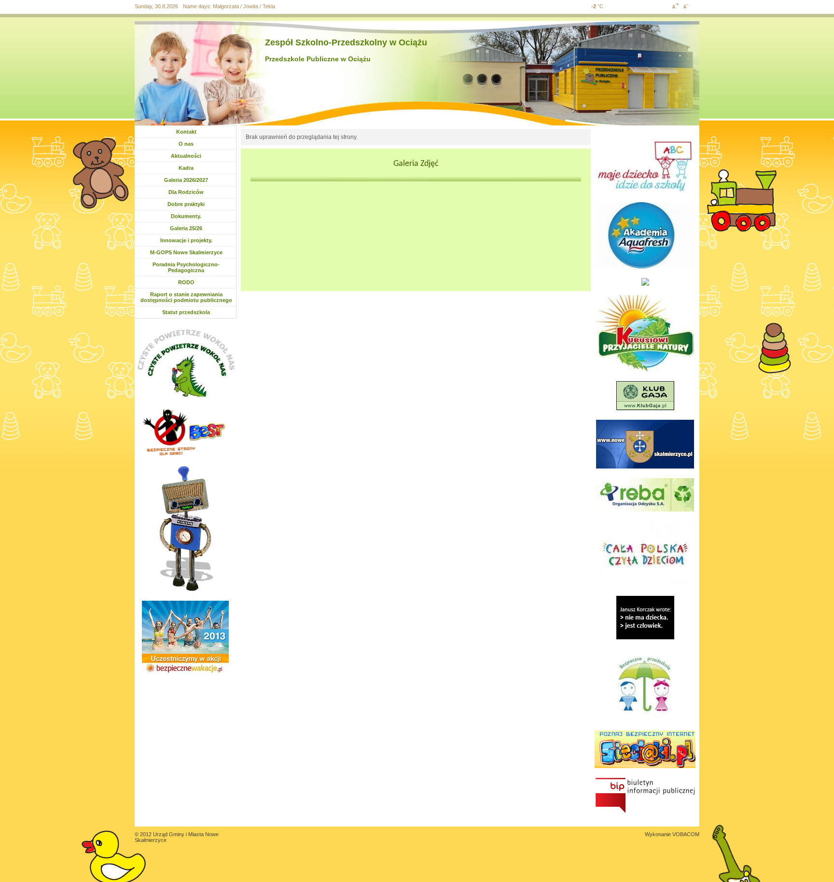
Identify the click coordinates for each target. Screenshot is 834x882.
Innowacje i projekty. (186, 240)
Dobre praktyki (186, 204)
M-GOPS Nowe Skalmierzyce (186, 252)
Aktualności (188, 156)
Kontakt (186, 132)
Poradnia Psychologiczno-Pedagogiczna (186, 267)
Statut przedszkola (186, 312)
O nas (186, 144)
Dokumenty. (188, 216)
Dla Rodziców (186, 192)
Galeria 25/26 (187, 228)
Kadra (186, 168)
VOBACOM (685, 834)
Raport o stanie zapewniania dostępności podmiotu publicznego (186, 297)
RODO (186, 282)
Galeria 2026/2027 (186, 180)
